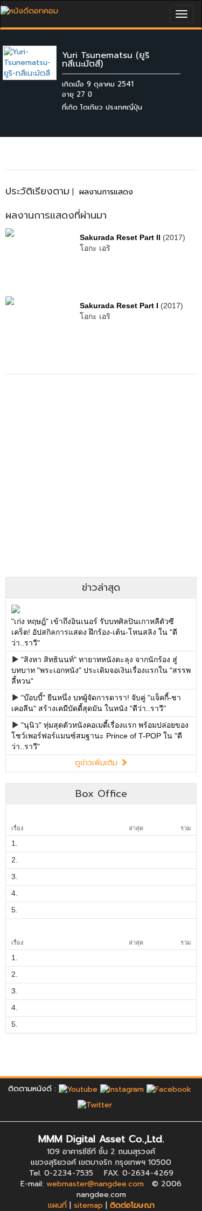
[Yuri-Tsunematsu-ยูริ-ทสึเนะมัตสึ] (38, 62)
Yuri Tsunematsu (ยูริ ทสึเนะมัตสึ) (105, 59)
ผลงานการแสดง (106, 192)
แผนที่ (57, 1205)
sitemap (88, 1205)
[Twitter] (95, 1105)
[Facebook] (169, 1088)
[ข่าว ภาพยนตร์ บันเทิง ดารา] (29, 8)
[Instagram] (122, 1088)
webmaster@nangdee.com (95, 1184)
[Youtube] (78, 1088)
